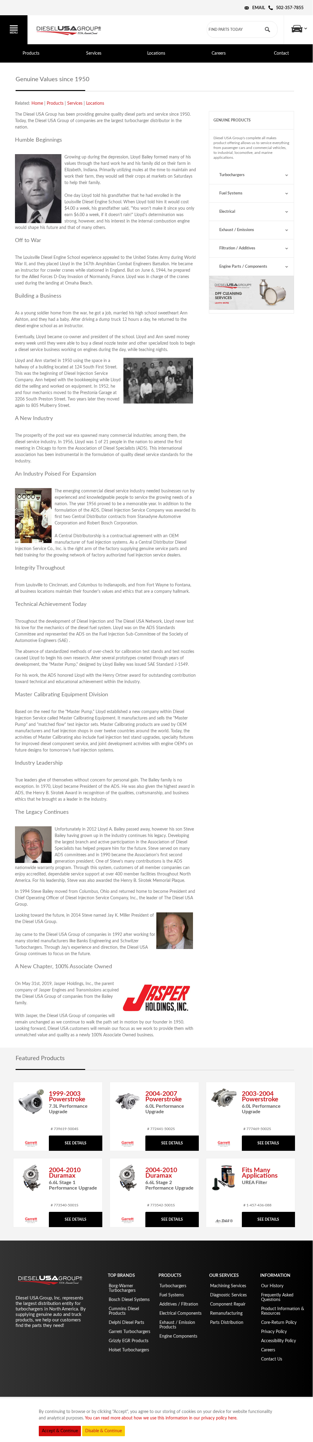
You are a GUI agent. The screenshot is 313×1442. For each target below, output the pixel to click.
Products (31, 53)
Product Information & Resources (282, 1311)
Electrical (227, 212)
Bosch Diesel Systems (129, 1300)
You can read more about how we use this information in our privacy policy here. (161, 1418)
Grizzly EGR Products (128, 1341)
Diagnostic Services (228, 1295)
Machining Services (228, 1286)
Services (93, 53)
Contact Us (271, 1359)
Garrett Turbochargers (129, 1332)
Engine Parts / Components (243, 267)
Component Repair (228, 1304)
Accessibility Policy (278, 1341)
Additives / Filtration (178, 1304)
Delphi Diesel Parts (126, 1323)
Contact (281, 53)
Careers (219, 53)
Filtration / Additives (237, 248)
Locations (156, 53)
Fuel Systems (230, 193)
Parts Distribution (226, 1323)
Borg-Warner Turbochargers (122, 1288)
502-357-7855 (290, 8)
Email (258, 8)
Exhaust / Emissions (236, 230)
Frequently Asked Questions (277, 1297)
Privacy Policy (274, 1332)
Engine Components (178, 1336)
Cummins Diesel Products (124, 1311)
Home (37, 103)
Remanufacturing (226, 1313)
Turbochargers (232, 175)
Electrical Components (180, 1313)
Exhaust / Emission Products (177, 1325)
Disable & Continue (103, 1431)
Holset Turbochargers (129, 1350)
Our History (272, 1286)
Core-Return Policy (279, 1323)
